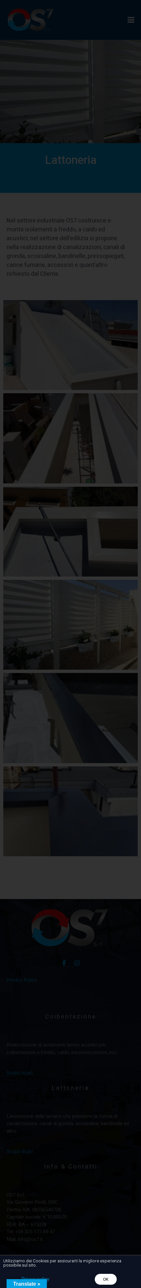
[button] (106, 1279)
